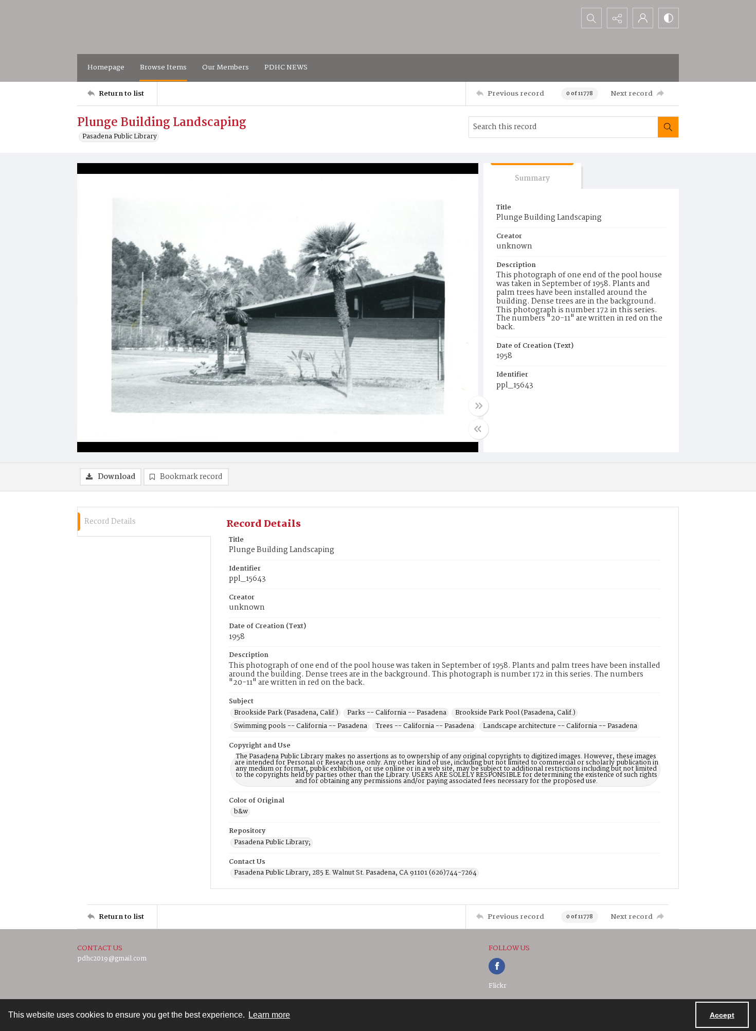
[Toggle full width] (478, 406)
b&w (241, 812)
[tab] (532, 176)
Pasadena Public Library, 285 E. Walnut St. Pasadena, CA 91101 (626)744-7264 (355, 873)
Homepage (105, 67)
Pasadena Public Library (119, 137)
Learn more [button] (269, 1014)
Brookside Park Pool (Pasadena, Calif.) (515, 713)
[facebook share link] (497, 966)
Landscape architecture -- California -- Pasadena (560, 726)
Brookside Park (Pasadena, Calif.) (286, 713)
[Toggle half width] (478, 429)
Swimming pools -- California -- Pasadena (300, 726)
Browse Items (163, 67)
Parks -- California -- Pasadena (396, 713)
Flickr (498, 986)
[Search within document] (668, 127)
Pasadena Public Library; (272, 843)
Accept (722, 1015)
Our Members (225, 67)
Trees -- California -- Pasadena (425, 726)
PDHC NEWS (286, 67)
